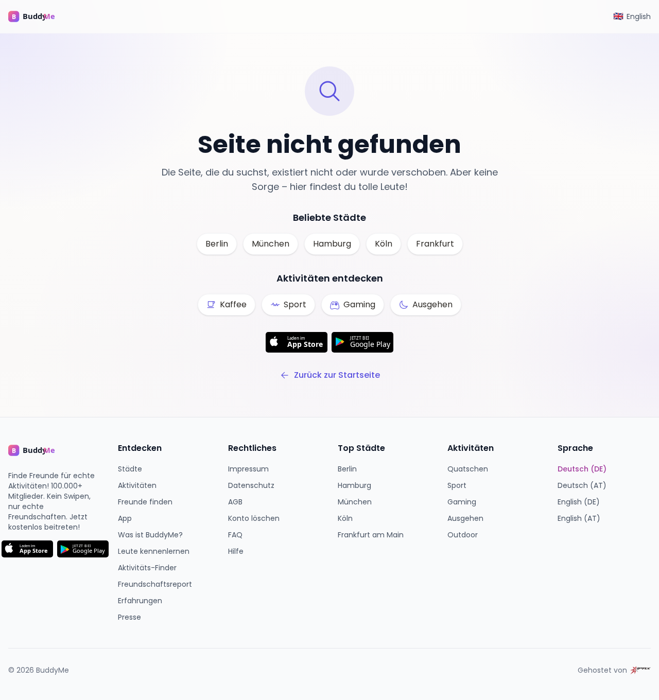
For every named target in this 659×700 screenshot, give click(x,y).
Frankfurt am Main (371, 535)
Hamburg (332, 244)
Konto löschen (254, 518)
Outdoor (462, 535)
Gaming (461, 502)
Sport (456, 485)
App (125, 518)
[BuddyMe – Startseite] (39, 16)
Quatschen (467, 469)
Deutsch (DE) (582, 469)
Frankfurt (435, 244)
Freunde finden (145, 502)
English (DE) (579, 502)
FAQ (235, 535)
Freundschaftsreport (155, 584)
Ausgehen (465, 518)
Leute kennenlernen (153, 551)
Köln (383, 244)
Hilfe (236, 551)
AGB (235, 502)
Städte (130, 469)
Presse (129, 617)
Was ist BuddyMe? (150, 535)
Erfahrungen (140, 601)
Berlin (216, 244)
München (270, 244)
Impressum (248, 469)
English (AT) (579, 518)
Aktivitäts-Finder (147, 568)
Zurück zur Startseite (337, 375)
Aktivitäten (137, 485)
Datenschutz (251, 485)
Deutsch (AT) (582, 485)
